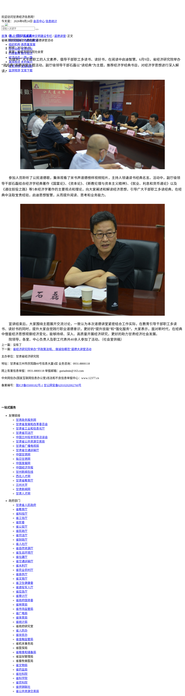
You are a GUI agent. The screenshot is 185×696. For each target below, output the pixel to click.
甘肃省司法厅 (24, 432)
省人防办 (21, 630)
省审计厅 (21, 595)
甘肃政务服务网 (26, 419)
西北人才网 (23, 476)
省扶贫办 (21, 634)
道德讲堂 (60, 36)
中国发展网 (23, 463)
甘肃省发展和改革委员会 (32, 424)
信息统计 (51, 21)
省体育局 (21, 617)
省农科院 (21, 682)
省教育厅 (21, 509)
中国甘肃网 (23, 454)
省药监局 (21, 669)
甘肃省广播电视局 (27, 445)
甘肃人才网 (23, 493)
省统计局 (21, 621)
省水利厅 (21, 565)
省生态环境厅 (24, 552)
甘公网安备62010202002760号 (62, 385)
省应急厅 (21, 591)
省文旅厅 (21, 578)
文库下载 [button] (27, 70)
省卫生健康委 (24, 583)
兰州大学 (21, 484)
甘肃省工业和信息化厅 (30, 428)
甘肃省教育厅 (24, 480)
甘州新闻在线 (24, 471)
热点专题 (15, 36)
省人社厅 (21, 544)
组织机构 (14, 44)
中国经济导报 (24, 467)
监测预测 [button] (14, 70)
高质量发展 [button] (28, 44)
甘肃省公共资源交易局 (30, 441)
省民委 (20, 522)
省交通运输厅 (24, 561)
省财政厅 (21, 539)
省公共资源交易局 (27, 691)
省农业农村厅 (24, 570)
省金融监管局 (24, 639)
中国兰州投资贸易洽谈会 (32, 437)
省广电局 (21, 613)
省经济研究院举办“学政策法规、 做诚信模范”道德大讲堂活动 (52, 349)
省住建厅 (21, 557)
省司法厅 (21, 535)
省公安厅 (21, 526)
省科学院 (21, 678)
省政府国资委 (24, 600)
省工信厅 (21, 518)
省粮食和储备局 (26, 652)
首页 (4, 36)
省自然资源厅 (24, 548)
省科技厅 (21, 513)
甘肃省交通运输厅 (27, 450)
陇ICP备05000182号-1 (29, 385)
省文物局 (21, 665)
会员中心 (39, 21)
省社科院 (21, 673)
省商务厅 (21, 574)
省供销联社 (23, 686)
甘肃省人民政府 (26, 505)
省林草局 (21, 604)
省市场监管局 (24, 608)
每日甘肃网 (23, 458)
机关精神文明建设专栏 (37, 36)
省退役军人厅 (24, 587)
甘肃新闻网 (23, 489)
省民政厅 (21, 531)
